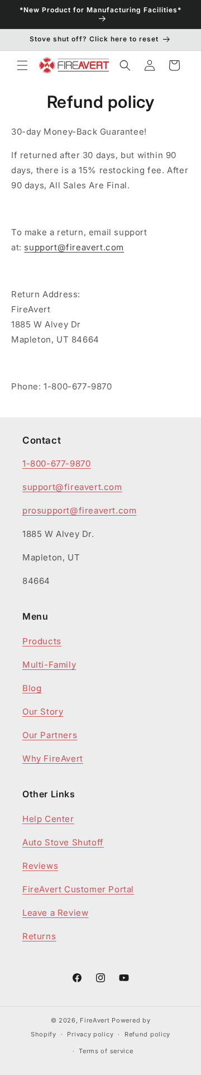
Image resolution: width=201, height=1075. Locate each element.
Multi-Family (49, 664)
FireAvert (94, 1020)
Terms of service (106, 1051)
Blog (31, 688)
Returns (39, 936)
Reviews (40, 865)
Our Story (42, 711)
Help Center (48, 819)
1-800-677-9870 (56, 463)
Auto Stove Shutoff (63, 842)
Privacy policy (90, 1034)
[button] (22, 65)
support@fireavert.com (74, 247)
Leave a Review (55, 912)
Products (41, 641)
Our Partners (49, 735)
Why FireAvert (52, 758)
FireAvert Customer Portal (78, 889)
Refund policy (147, 1034)
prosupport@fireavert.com (79, 510)
